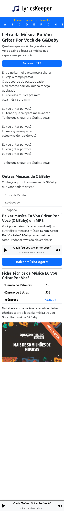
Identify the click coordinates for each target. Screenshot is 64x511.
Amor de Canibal (16, 195)
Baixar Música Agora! (32, 262)
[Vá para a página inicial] (32, 8)
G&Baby (50, 300)
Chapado (11, 210)
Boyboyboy (12, 203)
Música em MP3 (32, 63)
